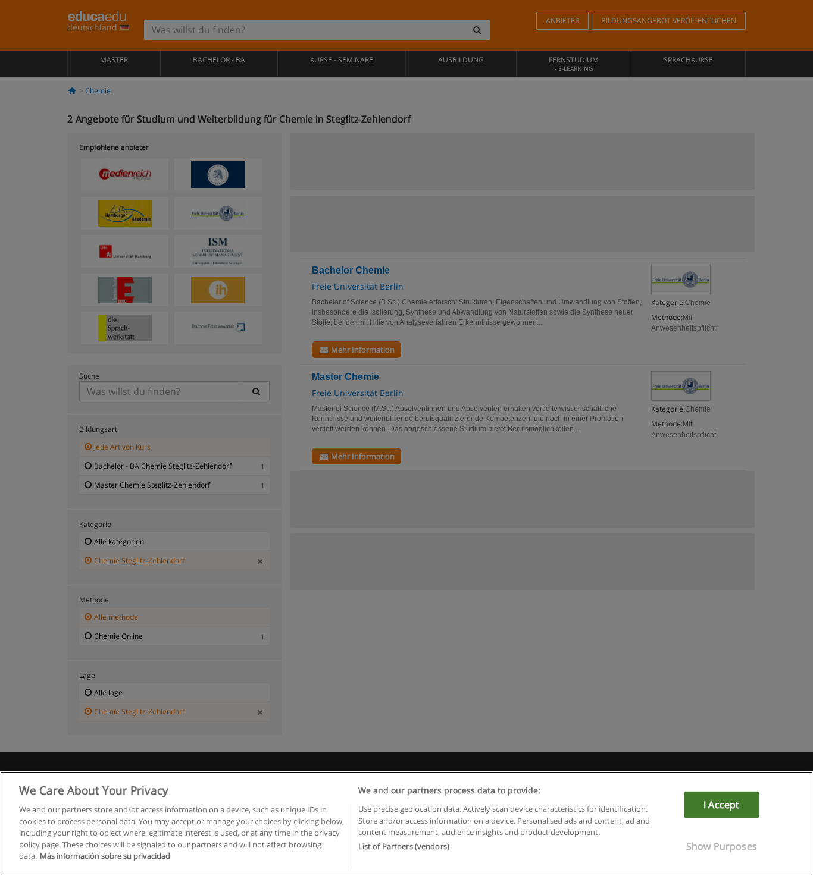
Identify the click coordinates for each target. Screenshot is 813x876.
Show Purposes (721, 846)
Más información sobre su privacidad (105, 855)
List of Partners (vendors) (403, 847)
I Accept (721, 804)
